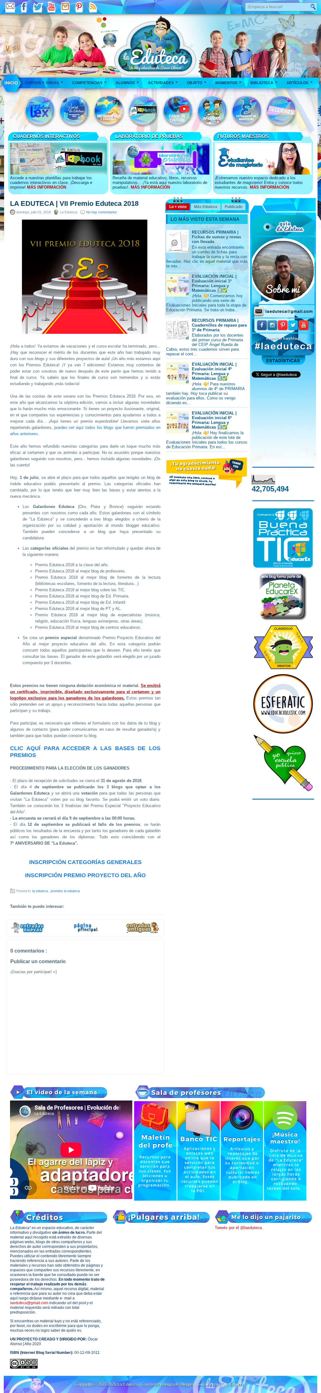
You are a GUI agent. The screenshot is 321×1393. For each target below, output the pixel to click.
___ (11, 83)
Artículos (300, 82)
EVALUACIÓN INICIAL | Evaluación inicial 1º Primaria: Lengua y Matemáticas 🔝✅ (214, 283)
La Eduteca (128, 1384)
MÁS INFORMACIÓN (46, 187)
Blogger (187, 1384)
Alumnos (127, 82)
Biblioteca (263, 82)
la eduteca (40, 891)
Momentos (228, 82)
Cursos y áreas (44, 82)
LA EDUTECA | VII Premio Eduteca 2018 (74, 203)
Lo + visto (178, 207)
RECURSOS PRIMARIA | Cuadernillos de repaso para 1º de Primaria (219, 325)
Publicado (233, 207)
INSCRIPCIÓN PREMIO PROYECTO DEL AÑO (85, 875)
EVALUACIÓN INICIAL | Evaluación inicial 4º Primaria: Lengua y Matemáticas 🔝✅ (214, 371)
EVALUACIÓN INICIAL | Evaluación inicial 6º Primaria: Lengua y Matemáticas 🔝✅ (214, 420)
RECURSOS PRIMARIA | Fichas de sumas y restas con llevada (216, 237)
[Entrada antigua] (143, 932)
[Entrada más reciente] (27, 932)
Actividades (163, 82)
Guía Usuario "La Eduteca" (221, 1384)
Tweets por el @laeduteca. (239, 1227)
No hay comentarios (101, 212)
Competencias (89, 82)
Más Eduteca (205, 207)
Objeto (196, 82)
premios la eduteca (65, 891)
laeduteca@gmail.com (29, 1303)
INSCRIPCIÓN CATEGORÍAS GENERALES (85, 862)
